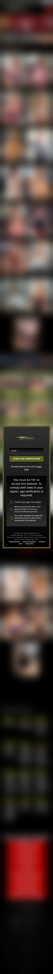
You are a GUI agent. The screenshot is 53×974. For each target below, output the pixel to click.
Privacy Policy (29, 543)
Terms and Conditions (29, 541)
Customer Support (14, 541)
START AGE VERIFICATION (26, 459)
